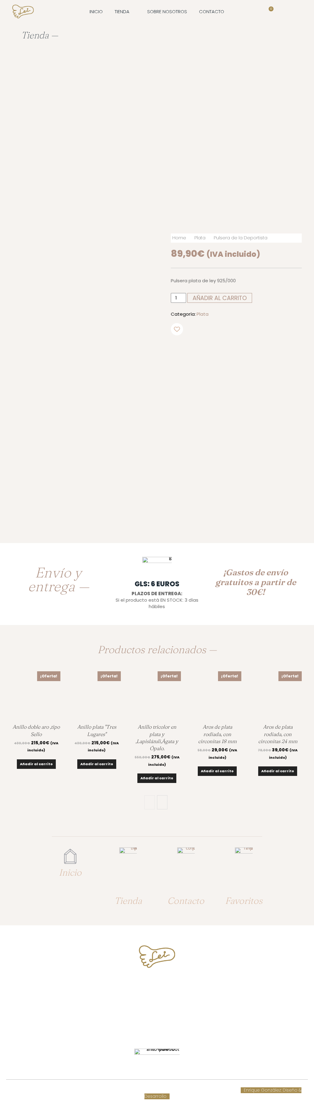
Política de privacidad (186, 1090)
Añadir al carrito (36, 763)
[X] (242, 349)
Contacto (185, 900)
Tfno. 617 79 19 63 (157, 984)
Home (179, 237)
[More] (284, 349)
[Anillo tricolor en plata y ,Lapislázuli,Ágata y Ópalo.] (157, 695)
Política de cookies (111, 1090)
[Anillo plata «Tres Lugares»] (97, 695)
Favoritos (243, 900)
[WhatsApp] (270, 349)
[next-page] (162, 802)
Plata (199, 237)
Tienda (128, 900)
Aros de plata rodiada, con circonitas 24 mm (277, 734)
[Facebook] (228, 349)
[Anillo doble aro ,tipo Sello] (36, 695)
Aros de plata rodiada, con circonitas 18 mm (217, 734)
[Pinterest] (256, 349)
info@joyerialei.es (157, 1009)
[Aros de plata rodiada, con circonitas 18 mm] (217, 695)
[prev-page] (149, 802)
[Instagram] (163, 1029)
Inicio (70, 872)
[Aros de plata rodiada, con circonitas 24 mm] (278, 695)
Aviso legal (147, 1090)
